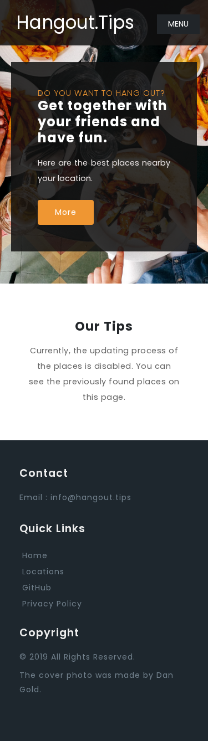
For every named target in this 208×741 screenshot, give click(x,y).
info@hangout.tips (90, 497)
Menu (178, 23)
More (66, 212)
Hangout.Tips (75, 22)
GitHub (37, 587)
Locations (43, 571)
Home (35, 555)
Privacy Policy (52, 603)
